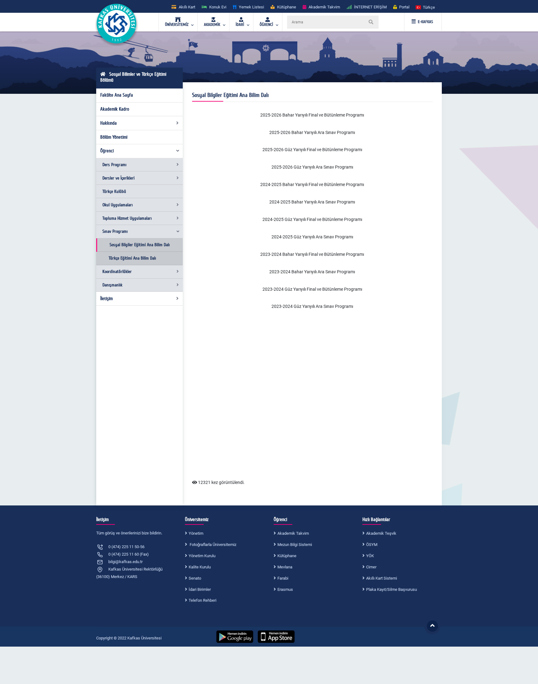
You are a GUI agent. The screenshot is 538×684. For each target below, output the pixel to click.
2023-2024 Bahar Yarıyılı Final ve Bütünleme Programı (312, 254)
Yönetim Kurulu (202, 555)
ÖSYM (371, 544)
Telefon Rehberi (202, 600)
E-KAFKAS (425, 21)
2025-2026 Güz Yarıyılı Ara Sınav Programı (312, 167)
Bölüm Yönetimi (113, 137)
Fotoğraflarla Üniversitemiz (212, 544)
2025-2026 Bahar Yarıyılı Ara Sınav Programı (312, 132)
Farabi (282, 578)
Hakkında (108, 123)
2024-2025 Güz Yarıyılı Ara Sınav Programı (312, 236)
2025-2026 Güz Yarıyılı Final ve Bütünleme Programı (312, 149)
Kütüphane (286, 555)
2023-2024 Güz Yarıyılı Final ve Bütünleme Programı (312, 289)
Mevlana (284, 567)
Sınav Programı (115, 231)
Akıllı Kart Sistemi (381, 578)
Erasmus (285, 589)
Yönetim (196, 533)
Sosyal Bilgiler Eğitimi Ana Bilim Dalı (140, 244)
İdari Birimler (200, 589)
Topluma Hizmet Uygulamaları (127, 218)
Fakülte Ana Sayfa (116, 95)
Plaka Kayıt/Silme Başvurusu (391, 589)
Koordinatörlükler (117, 271)
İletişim (106, 298)
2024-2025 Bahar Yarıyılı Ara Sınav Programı (312, 201)
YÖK (370, 555)
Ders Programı (114, 164)
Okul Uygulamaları (117, 205)
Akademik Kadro (114, 109)
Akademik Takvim (293, 533)
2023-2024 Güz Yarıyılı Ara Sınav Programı (312, 306)
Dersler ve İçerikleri (118, 178)
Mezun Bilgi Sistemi (294, 544)
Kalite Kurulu (200, 567)
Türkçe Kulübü (114, 191)
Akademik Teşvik (381, 533)
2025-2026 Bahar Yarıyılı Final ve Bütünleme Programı (312, 114)
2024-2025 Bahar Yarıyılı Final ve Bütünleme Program (311, 184)
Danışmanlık (112, 285)
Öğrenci (107, 151)
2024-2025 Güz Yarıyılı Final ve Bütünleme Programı (312, 219)
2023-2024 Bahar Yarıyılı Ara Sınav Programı (312, 271)
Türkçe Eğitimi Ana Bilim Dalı (132, 258)
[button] (426, 7)
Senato (195, 578)
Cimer (371, 567)
